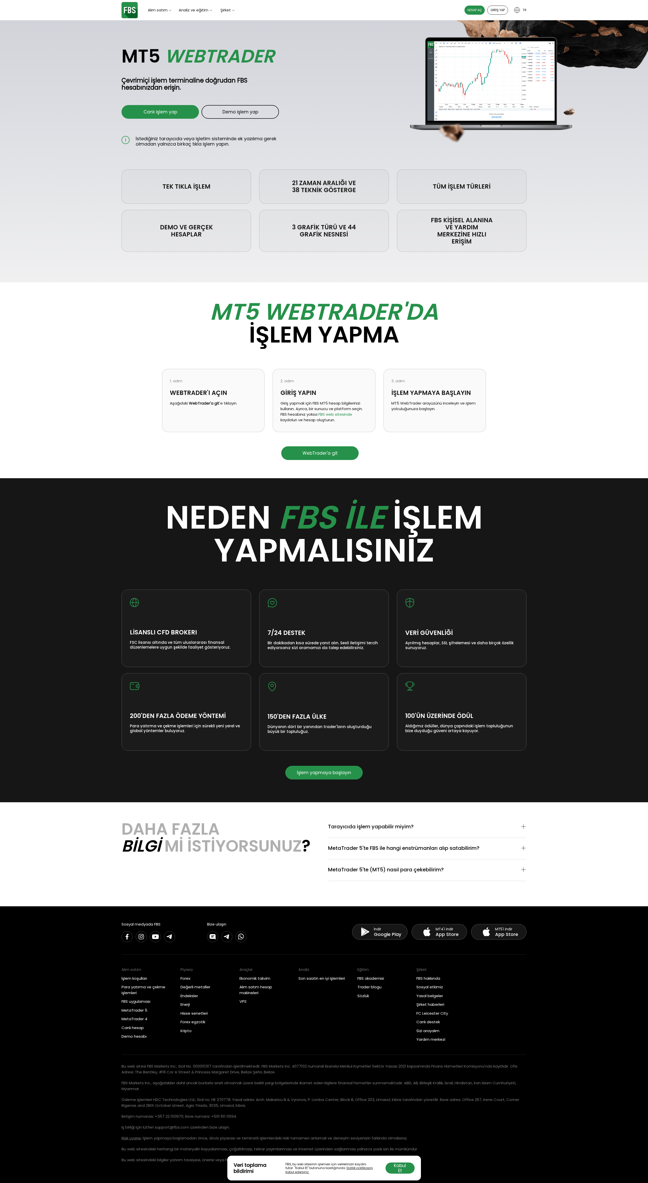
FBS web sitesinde (335, 414)
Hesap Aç (475, 10)
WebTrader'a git (320, 453)
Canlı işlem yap (160, 112)
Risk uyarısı (131, 1138)
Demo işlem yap (240, 112)
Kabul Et (400, 1168)
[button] (427, 827)
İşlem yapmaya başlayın (324, 773)
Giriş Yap (498, 10)
